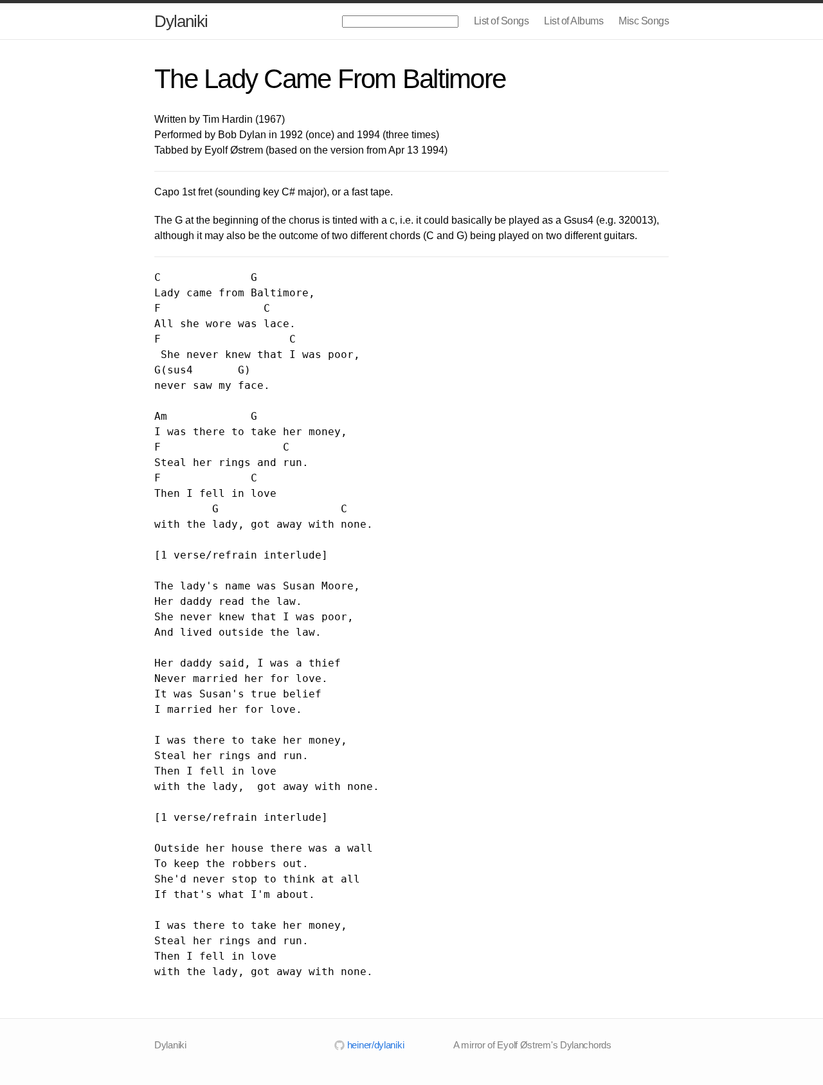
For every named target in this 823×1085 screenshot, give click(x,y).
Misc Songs (644, 20)
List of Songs (501, 20)
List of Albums (573, 20)
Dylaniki (181, 21)
